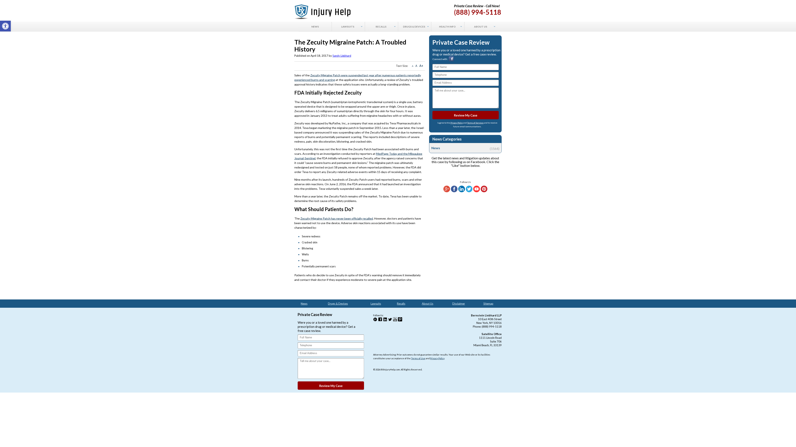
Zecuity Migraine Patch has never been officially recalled (336, 218)
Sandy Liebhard (341, 55)
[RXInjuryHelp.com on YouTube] (476, 191)
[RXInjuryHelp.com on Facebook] (454, 191)
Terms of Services (475, 122)
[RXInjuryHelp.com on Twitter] (469, 191)
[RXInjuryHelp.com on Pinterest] (484, 191)
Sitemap (488, 303)
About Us (427, 303)
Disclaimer (458, 303)
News (465, 148)
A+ (421, 65)
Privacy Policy (456, 122)
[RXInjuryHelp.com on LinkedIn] (461, 191)
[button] (5, 26)
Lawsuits (376, 303)
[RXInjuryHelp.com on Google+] (446, 191)
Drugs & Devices (338, 303)
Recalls (401, 303)
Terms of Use (418, 358)
